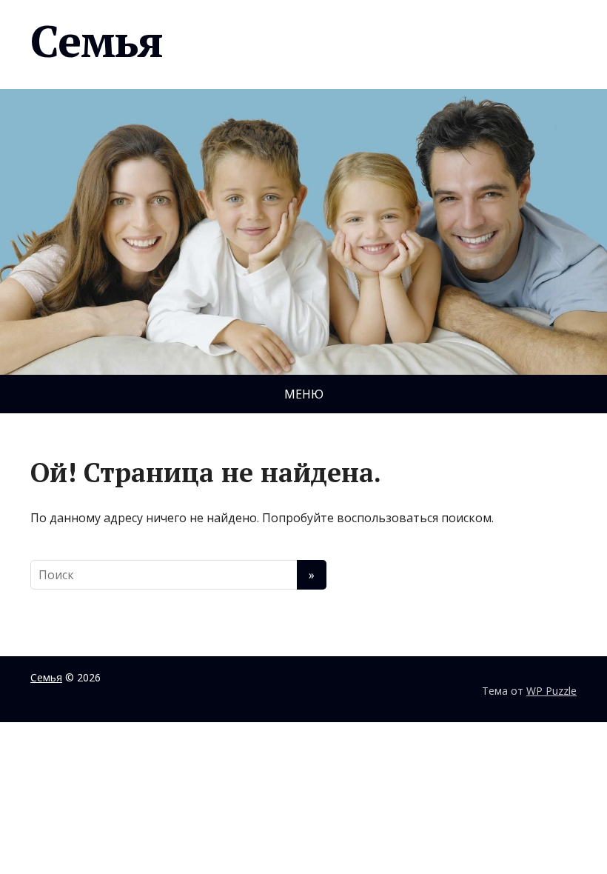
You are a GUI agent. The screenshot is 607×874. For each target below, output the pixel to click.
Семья (96, 40)
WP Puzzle (551, 691)
